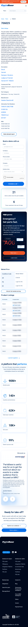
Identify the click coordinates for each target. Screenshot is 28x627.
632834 (3, 112)
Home (2, 19)
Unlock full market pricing (13, 291)
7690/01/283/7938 (7, 106)
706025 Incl (5, 115)
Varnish (3, 72)
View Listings (4, 28)
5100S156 (4, 109)
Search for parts (6, 587)
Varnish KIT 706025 (7, 81)
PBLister (4, 572)
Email (4, 144)
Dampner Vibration (7, 75)
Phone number (6, 156)
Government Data (19, 566)
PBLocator (5, 561)
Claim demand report (9, 134)
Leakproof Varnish (7, 78)
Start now (23, 1)
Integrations (5, 583)
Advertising (18, 569)
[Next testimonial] (12, 499)
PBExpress (5, 564)
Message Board (6, 591)
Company (5, 163)
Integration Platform (7, 566)
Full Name (5, 150)
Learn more (14, 258)
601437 (3, 118)
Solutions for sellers (20, 558)
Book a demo (13, 530)
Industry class (6, 169)
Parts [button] (4, 10)
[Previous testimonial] (5, 499)
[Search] (25, 10)
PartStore (4, 569)
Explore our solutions (13, 525)
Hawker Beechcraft (7, 100)
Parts (6, 19)
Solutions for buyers (7, 558)
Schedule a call (12, 184)
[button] (13, 171)
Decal (3, 69)
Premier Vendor (17, 305)
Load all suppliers (13, 358)
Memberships (5, 580)
